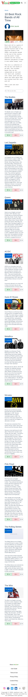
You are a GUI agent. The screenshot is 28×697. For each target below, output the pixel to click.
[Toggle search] (21, 2)
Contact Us (14, 684)
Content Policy (14, 680)
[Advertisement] (14, 648)
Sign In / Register (15, 2)
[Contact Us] (23, 688)
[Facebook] (8, 688)
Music (6, 10)
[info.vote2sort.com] (19, 688)
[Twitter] (12, 688)
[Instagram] (4, 688)
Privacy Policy (14, 676)
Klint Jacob (15, 26)
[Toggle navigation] (25, 2)
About (14, 664)
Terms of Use (14, 672)
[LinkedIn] (16, 688)
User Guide (14, 668)
